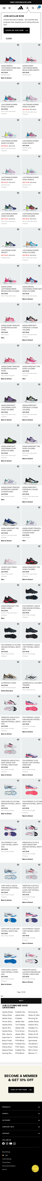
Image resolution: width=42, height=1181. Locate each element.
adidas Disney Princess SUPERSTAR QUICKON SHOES (10, 328)
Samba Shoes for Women (8, 1025)
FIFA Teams (20, 1047)
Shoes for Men (34, 1015)
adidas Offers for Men (21, 1034)
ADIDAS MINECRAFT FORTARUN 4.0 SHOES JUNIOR (30, 490)
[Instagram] (7, 1143)
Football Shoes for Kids (21, 1044)
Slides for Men (34, 1034)
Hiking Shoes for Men (8, 1015)
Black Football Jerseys (8, 1041)
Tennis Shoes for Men (8, 1022)
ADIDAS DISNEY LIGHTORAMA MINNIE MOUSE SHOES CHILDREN (10, 289)
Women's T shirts (34, 1053)
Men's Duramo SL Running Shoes (34, 1050)
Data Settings (6, 1152)
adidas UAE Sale (21, 1028)
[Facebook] (3, 1143)
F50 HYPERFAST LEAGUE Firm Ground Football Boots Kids (31, 608)
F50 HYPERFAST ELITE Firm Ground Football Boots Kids (11, 647)
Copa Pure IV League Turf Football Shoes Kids (9, 972)
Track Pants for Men (34, 1047)
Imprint (4, 1169)
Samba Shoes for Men (8, 1031)
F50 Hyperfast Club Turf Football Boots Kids (9, 845)
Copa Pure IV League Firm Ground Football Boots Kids (10, 888)
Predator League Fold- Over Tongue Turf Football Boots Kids (10, 763)
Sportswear (32, 1041)
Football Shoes (21, 1012)
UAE (6, 1155)
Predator (18, 1018)
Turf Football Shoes (21, 1025)
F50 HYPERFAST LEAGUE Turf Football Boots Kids (31, 647)
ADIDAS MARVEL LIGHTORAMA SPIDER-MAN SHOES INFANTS (10, 68)
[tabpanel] (21, 522)
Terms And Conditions (8, 1166)
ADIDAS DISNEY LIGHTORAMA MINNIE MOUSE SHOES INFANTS (30, 68)
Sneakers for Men (34, 1028)
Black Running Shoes (34, 1037)
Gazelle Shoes (7, 1044)
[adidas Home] (21, 7)
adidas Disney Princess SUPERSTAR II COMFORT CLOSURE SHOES (10, 490)
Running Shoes (34, 1018)
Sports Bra (6, 1028)
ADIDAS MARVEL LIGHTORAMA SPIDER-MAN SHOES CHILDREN (32, 289)
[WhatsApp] (14, 1143)
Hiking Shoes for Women (8, 1047)
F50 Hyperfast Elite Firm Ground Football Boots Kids (32, 804)
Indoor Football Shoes (21, 1037)
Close (9, 38)
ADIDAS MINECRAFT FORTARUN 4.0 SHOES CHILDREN (30, 328)
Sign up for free (19, 1090)
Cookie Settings (6, 1159)
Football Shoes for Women (21, 1050)
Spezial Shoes (7, 1050)
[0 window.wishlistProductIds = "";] (9, 8)
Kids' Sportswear (8, 1034)
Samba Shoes (7, 1012)
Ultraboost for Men (34, 1044)
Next (21, 1000)
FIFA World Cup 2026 (21, 1041)
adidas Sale (19, 1022)
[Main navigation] (4, 8)
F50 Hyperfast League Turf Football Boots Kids (31, 931)
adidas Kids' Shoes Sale (21, 1015)
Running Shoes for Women (34, 1031)
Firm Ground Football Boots (21, 1031)
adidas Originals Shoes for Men (8, 1018)
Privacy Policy (6, 1162)
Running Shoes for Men (34, 1012)
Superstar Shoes (8, 1037)
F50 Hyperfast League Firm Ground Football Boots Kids (31, 720)
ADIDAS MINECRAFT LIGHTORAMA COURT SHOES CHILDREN (8, 408)
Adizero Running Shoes (34, 1025)
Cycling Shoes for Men (8, 1053)
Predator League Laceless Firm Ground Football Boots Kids (31, 972)
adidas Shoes (33, 1022)
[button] (18, 45)
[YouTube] (10, 1143)
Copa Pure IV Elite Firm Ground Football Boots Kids (10, 804)
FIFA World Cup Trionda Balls (21, 1053)
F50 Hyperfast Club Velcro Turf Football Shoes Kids (31, 763)
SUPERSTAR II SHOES (8, 683)
